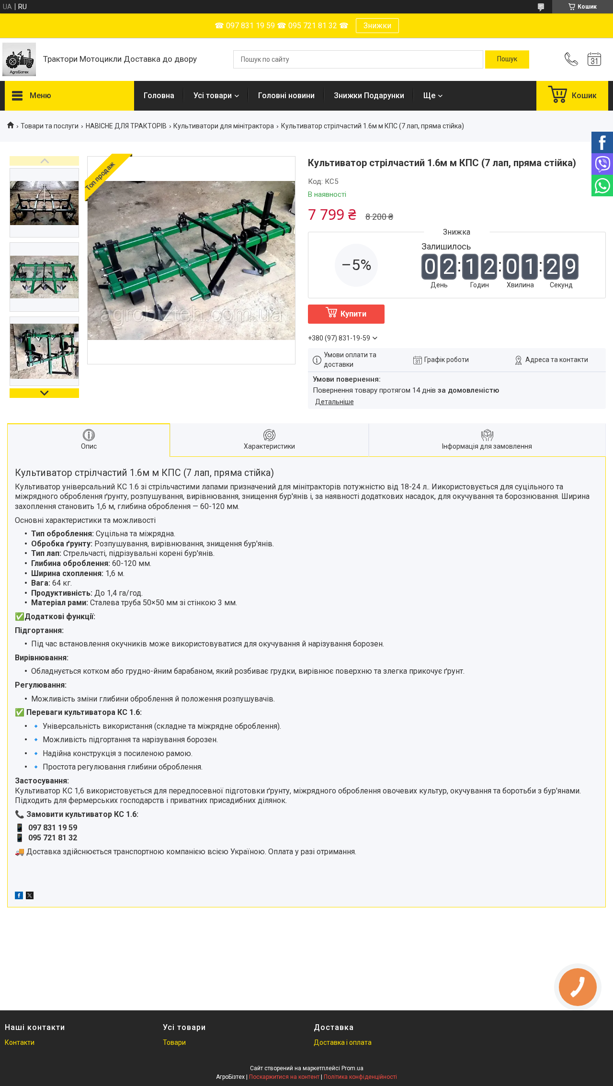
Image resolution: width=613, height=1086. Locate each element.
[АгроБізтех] (19, 59)
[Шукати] (507, 59)
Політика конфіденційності (360, 1077)
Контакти (19, 1042)
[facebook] (19, 897)
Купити (353, 313)
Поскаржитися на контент (284, 1077)
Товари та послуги (50, 126)
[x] (30, 897)
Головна (159, 95)
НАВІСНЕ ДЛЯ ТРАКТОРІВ (126, 126)
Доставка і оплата (343, 1042)
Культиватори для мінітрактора (223, 126)
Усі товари (212, 95)
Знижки (377, 25)
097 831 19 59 (52, 827)
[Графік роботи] (594, 59)
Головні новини (286, 95)
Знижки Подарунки (369, 95)
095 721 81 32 (52, 837)
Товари (174, 1042)
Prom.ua (352, 1068)
